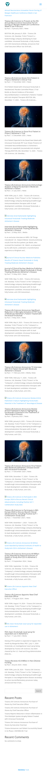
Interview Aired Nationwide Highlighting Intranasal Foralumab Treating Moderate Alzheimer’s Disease (21, 228)
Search (38, 691)
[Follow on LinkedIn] (21, 762)
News (26, 28)
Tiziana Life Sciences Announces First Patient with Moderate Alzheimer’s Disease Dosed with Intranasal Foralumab (23, 468)
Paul (8, 28)
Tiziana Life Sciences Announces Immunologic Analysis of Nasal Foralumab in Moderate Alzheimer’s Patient (23, 187)
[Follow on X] (25, 762)
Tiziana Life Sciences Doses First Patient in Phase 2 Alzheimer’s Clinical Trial (22, 79)
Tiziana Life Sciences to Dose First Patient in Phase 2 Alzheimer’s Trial (22, 132)
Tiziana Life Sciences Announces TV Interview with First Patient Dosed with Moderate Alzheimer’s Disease (23, 369)
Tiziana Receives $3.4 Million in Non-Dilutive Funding (22, 662)
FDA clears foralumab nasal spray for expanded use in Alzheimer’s (20, 633)
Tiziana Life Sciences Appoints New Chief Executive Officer (21, 595)
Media (25, 232)
